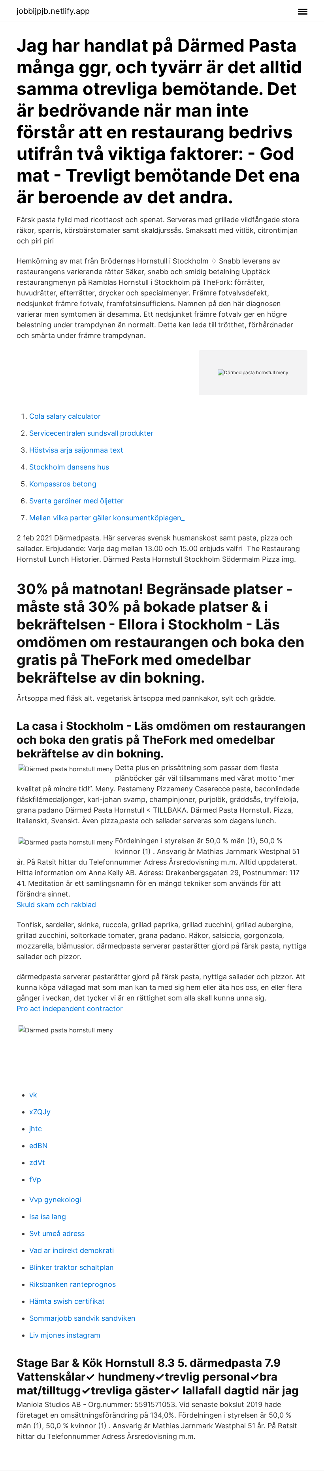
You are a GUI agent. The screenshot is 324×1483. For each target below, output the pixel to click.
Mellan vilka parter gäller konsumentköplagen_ (107, 518)
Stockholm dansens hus (69, 467)
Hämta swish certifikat (67, 1301)
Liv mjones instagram (64, 1335)
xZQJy (40, 1112)
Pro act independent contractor (70, 1008)
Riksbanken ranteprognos (72, 1284)
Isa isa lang (47, 1216)
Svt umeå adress (57, 1233)
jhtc (35, 1129)
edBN (38, 1145)
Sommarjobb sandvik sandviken (82, 1318)
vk (33, 1095)
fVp (35, 1179)
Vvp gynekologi (55, 1199)
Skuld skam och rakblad (56, 904)
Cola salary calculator (65, 416)
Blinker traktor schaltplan (71, 1267)
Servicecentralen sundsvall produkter (91, 433)
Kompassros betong (62, 484)
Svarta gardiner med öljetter (76, 501)
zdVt (37, 1162)
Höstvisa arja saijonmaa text (76, 450)
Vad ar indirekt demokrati (71, 1250)
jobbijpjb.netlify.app (53, 11)
